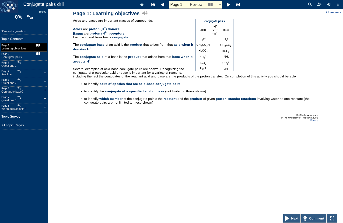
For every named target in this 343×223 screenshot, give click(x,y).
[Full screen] (332, 218)
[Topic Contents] (153, 5)
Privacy (314, 120)
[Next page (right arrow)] (227, 5)
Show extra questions (13, 31)
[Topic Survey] (238, 5)
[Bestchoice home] (9, 6)
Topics (42, 11)
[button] (310, 4)
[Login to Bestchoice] (328, 4)
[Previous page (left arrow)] (163, 5)
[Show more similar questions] (45, 73)
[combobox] (195, 5)
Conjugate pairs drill (43, 4)
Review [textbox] (186, 5)
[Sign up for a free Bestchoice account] (319, 4)
